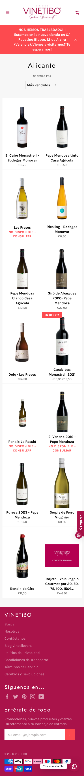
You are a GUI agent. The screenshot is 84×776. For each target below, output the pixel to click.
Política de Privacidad (22, 653)
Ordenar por (42, 76)
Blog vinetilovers (18, 645)
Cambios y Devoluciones (24, 674)
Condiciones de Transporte (26, 660)
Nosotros (11, 631)
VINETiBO (21, 754)
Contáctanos (15, 638)
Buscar (10, 624)
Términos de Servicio (21, 667)
